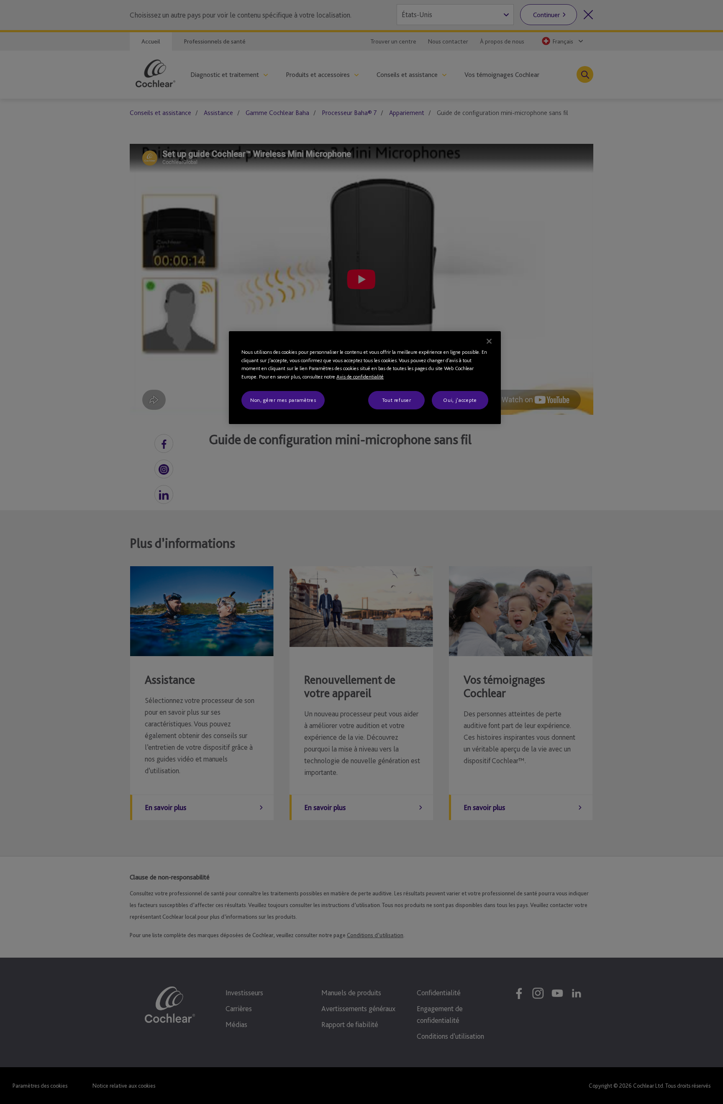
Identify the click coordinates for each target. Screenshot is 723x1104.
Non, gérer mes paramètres (283, 400)
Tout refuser (396, 400)
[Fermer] (489, 341)
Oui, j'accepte (460, 400)
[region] (365, 377)
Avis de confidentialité (360, 376)
